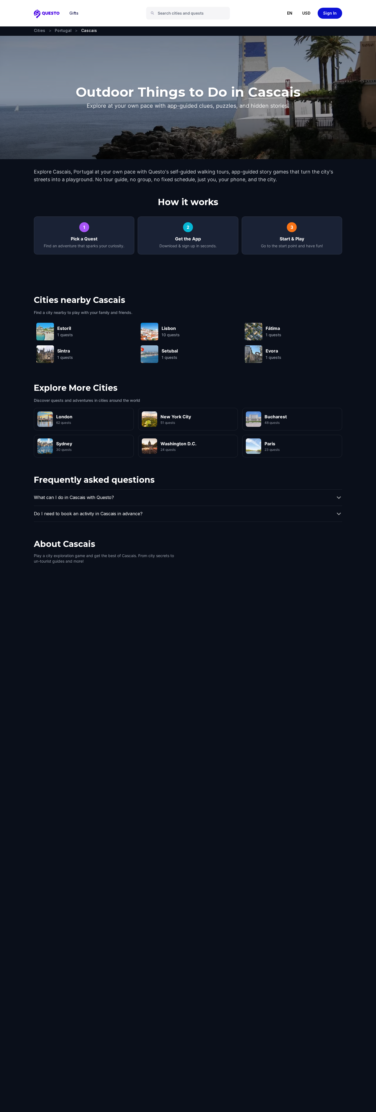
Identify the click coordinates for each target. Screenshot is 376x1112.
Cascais (89, 30)
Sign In (330, 13)
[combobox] (190, 13)
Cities (39, 30)
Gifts (73, 13)
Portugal (63, 30)
